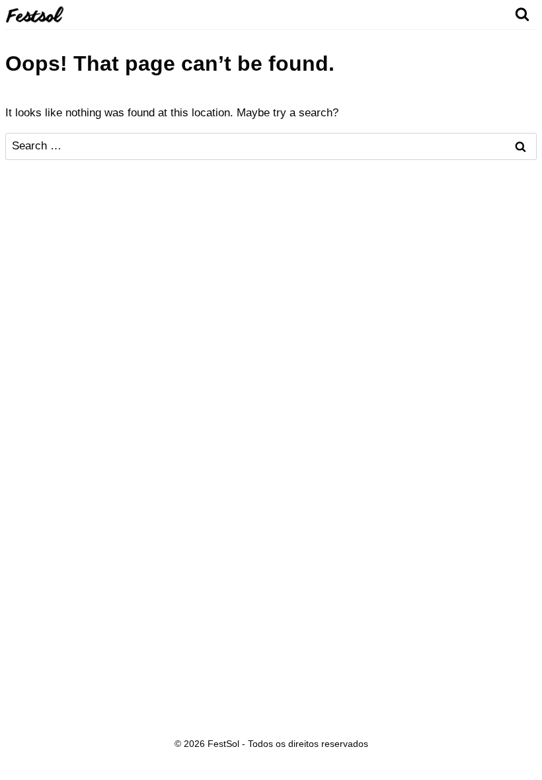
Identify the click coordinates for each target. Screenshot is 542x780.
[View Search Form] (522, 14)
